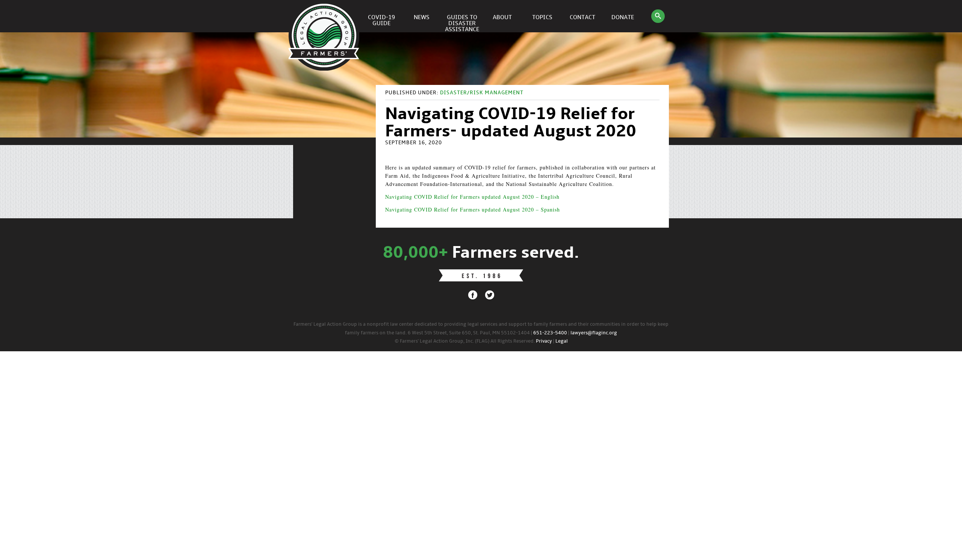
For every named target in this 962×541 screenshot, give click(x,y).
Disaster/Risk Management (481, 93)
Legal (561, 341)
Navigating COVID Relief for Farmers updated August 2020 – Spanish (472, 209)
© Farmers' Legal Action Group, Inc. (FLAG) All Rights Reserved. (465, 341)
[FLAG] (325, 16)
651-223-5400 (550, 333)
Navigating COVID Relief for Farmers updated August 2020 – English (472, 196)
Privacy (544, 341)
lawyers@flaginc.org (593, 333)
